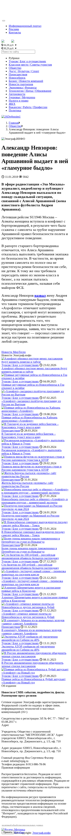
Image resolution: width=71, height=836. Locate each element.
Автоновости (17, 94)
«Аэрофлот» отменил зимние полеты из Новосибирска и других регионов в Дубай (27, 615)
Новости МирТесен (13, 352)
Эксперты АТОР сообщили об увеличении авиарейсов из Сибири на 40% (28, 648)
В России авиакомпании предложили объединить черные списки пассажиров (32, 664)
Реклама (14, 29)
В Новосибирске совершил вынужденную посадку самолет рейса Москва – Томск (33, 533)
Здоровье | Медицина (22, 97)
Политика (15, 110)
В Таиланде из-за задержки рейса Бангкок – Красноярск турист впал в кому (28, 435)
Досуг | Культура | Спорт (24, 71)
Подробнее (19, 832)
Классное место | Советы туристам (30, 64)
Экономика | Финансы (23, 87)
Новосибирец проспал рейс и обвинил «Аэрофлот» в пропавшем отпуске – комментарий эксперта (34, 501)
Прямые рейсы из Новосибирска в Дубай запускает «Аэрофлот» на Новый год (33, 681)
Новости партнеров (21, 84)
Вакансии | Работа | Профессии (28, 107)
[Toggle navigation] (3, 20)
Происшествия (18, 74)
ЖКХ (12, 103)
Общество (15, 67)
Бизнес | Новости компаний (26, 81)
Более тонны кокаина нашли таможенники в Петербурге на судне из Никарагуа (29, 550)
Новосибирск (17, 77)
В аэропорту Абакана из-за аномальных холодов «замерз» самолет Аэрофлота (31, 632)
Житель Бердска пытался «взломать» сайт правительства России (27, 484)
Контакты (15, 32)
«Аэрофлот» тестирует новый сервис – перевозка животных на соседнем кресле (32, 583)
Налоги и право (18, 100)
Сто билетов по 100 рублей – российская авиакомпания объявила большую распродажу (30, 566)
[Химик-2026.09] (11, 116)
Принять (7, 832)
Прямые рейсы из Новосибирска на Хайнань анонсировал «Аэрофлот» (29, 419)
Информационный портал (25, 25)
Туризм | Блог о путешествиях (27, 61)
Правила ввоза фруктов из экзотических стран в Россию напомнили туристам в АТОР (31, 468)
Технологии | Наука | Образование (30, 90)
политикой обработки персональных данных (22, 825)
